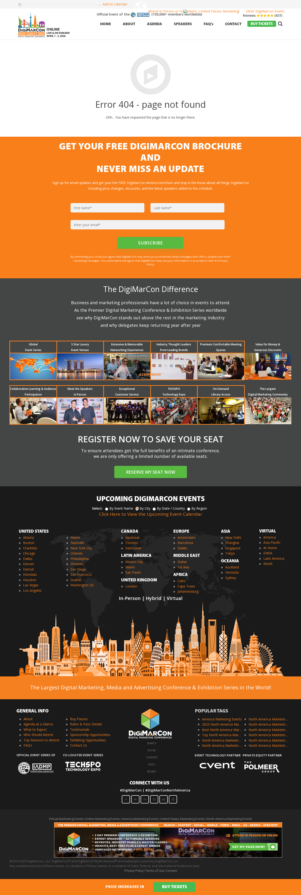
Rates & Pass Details (86, 724)
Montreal (132, 537)
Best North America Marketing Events (222, 729)
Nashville (77, 542)
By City (145, 508)
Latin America (273, 558)
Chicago (29, 553)
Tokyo (230, 553)
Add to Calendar (115, 4)
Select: (97, 508)
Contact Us (78, 745)
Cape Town (186, 586)
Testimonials (80, 729)
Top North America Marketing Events (222, 735)
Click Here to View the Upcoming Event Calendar (150, 514)
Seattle (76, 580)
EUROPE (181, 532)
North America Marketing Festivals (269, 719)
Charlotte (30, 548)
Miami (75, 537)
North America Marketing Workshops (269, 745)
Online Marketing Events (102, 819)
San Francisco (81, 574)
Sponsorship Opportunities (90, 734)
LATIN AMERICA (136, 556)
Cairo (182, 581)
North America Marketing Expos (222, 745)
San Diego (78, 569)
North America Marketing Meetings (269, 724)
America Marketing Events (222, 719)
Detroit (28, 569)
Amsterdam (186, 537)
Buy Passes (79, 719)
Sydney (230, 577)
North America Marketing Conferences (222, 740)
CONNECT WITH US (149, 783)
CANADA (129, 532)
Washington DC (82, 585)
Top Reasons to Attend (41, 740)
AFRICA (180, 575)
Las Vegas (31, 585)
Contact (171, 870)
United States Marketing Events (182, 819)
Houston (29, 580)
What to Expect (35, 729)
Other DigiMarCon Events (265, 11)
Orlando (77, 553)
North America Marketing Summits (269, 740)
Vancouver (133, 548)
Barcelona (185, 542)
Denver (28, 564)
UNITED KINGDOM (139, 580)
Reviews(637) (262, 15)
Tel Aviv (183, 567)
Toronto (131, 542)
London (131, 586)
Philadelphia (80, 558)
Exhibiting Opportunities (88, 740)
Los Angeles (32, 590)
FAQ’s (28, 745)
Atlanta (28, 537)
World (267, 563)
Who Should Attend (38, 734)
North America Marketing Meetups (269, 729)
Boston (28, 542)
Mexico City (134, 561)
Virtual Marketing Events (66, 819)
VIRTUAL (267, 531)
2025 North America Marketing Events (222, 724)
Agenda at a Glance (38, 724)
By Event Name (121, 508)
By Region (199, 508)
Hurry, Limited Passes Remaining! (214, 11)
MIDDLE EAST (186, 556)
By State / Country (171, 508)
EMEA (267, 553)
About (28, 719)
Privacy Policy (134, 870)
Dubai (182, 561)
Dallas (27, 558)
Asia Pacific (272, 542)
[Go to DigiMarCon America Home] (31, 38)
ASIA (225, 532)
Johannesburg (188, 591)
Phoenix (77, 564)
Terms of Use (154, 870)
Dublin (182, 548)
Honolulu (30, 574)
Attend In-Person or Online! (169, 11)
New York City (81, 548)
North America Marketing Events (229, 819)
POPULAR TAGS (211, 711)
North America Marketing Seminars (269, 735)
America (269, 537)
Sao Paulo (133, 572)
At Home (270, 548)
